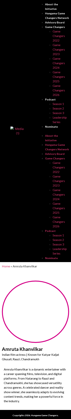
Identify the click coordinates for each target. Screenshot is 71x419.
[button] (53, 131)
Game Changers (55, 27)
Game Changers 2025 (59, 76)
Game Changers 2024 (59, 63)
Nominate (51, 126)
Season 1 (58, 104)
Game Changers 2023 (59, 49)
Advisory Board (55, 22)
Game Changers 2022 (59, 35)
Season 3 (58, 113)
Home (6, 266)
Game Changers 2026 (59, 90)
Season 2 (58, 108)
